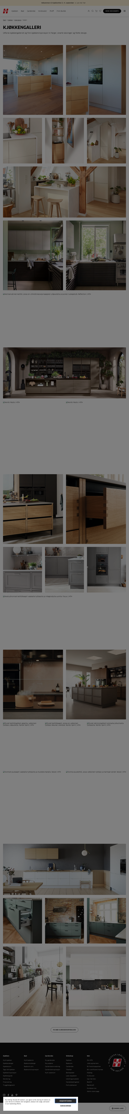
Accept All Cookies (66, 1101)
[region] (40, 1104)
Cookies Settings (65, 1105)
